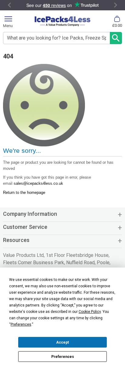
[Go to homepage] (62, 21)
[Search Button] (116, 38)
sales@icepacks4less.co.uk (38, 183)
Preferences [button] (21, 324)
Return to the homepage (24, 192)
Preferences (62, 357)
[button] (62, 216)
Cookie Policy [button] (90, 312)
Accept (62, 342)
